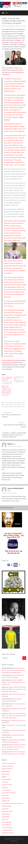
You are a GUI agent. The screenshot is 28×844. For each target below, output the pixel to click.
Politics (15, 402)
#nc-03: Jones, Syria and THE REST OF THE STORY (7, 378)
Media (11, 402)
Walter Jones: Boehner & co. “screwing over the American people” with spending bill (6, 389)
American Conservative (8, 763)
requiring (16, 348)
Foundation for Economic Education (12, 803)
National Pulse (6, 814)
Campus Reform (6, 779)
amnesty (6, 404)
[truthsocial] (8, 564)
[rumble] (19, 564)
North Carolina (13, 406)
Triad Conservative (7, 827)
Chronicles (5, 782)
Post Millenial (5, 817)
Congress (6, 402)
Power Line (5, 819)
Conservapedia (6, 790)
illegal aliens (18, 404)
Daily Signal (5, 795)
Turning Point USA (7, 830)
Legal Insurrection (7, 811)
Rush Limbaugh (6, 822)
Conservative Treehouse (9, 793)
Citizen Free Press (7, 784)
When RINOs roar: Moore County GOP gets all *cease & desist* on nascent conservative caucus (13, 747)
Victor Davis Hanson (7, 833)
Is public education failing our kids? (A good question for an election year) (13, 682)
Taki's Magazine (6, 825)
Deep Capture (6, 798)
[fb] (15, 565)
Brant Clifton (22, 26)
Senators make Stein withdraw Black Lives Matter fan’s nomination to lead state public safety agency (14, 689)
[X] (11, 564)
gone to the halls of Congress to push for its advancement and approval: (13, 72)
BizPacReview (6, 771)
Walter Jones (21, 402)
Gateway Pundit (6, 806)
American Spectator (7, 766)
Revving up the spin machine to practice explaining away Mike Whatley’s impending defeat (13, 670)
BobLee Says (5, 774)
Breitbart (4, 776)
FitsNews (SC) (6, 801)
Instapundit (5, 809)
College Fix (5, 787)
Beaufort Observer (7, 768)
